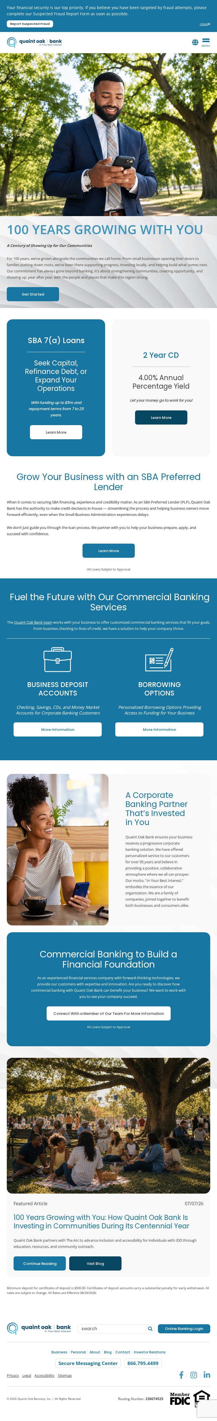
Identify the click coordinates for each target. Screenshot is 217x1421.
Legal (26, 1375)
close (205, 24)
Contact (122, 1352)
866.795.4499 (143, 1363)
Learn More (48, 430)
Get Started (27, 292)
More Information (44, 727)
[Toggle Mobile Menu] (206, 42)
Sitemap (65, 1375)
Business (59, 1352)
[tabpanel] (57, 691)
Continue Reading (40, 1263)
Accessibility (44, 1375)
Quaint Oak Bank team (33, 622)
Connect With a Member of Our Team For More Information (108, 1013)
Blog (108, 1352)
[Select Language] (195, 42)
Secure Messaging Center (88, 1363)
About (95, 1352)
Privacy (13, 1375)
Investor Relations (150, 1352)
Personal (78, 1352)
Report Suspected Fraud (30, 23)
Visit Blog (95, 1263)
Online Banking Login (184, 1328)
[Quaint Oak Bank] (34, 42)
